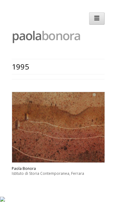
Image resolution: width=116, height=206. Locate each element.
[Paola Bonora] (55, 41)
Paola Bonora (24, 168)
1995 (20, 66)
